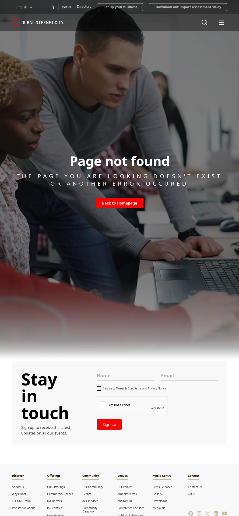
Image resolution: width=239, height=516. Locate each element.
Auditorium (124, 501)
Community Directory (89, 509)
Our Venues (125, 487)
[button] (24, 7)
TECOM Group (21, 501)
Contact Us (195, 487)
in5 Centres (54, 508)
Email (167, 375)
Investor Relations (23, 508)
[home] (38, 22)
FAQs (191, 494)
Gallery (157, 494)
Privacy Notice (157, 388)
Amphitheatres (127, 494)
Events (86, 494)
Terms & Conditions (129, 388)
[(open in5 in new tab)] (53, 6)
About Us (18, 487)
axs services (90, 501)
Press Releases (162, 487)
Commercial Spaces (60, 494)
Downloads (160, 501)
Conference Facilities (130, 508)
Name (104, 375)
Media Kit (159, 508)
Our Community (92, 487)
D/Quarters (54, 501)
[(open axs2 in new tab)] (66, 6)
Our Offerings (56, 487)
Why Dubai (19, 494)
